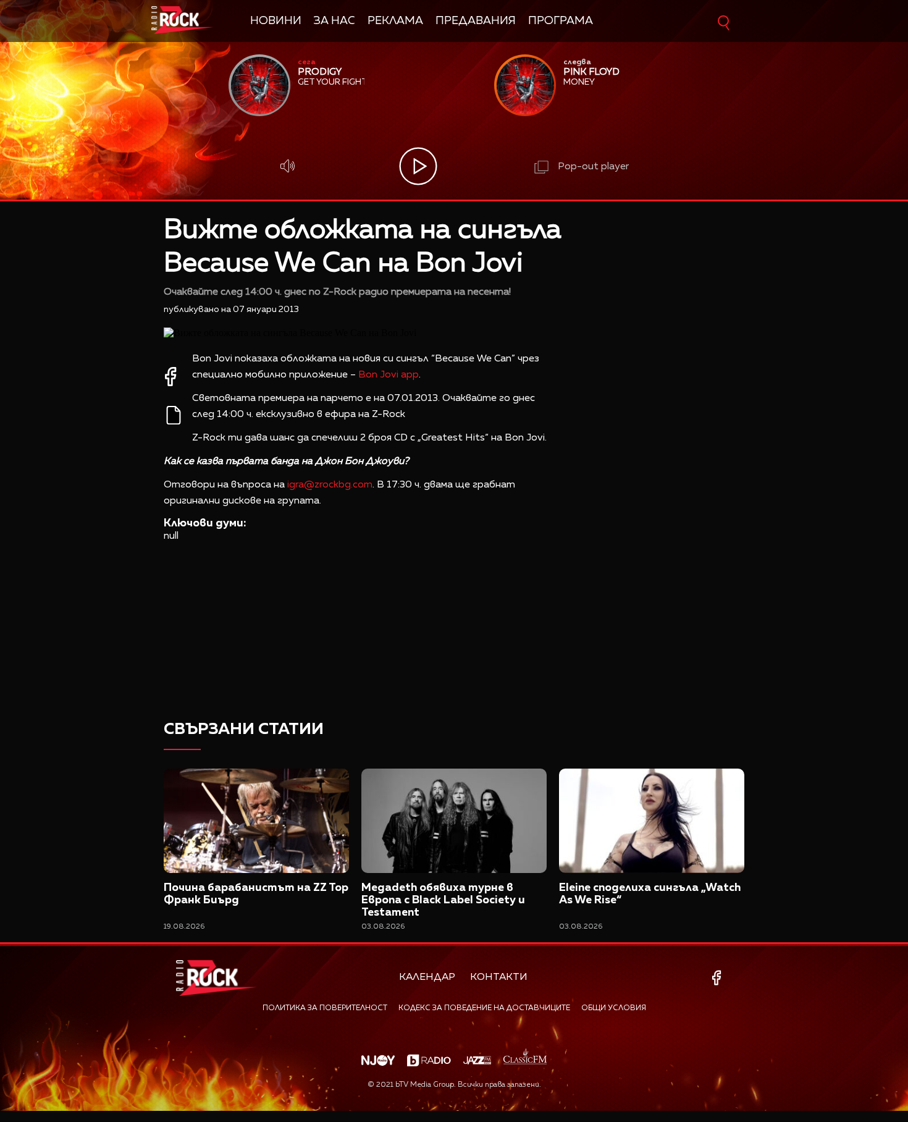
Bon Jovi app (388, 375)
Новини (275, 21)
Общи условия (613, 1008)
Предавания (475, 21)
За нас (334, 21)
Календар (427, 977)
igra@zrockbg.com (329, 485)
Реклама (395, 21)
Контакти (499, 977)
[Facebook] (718, 978)
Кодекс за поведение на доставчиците (484, 1008)
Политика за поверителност (325, 1008)
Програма (560, 21)
